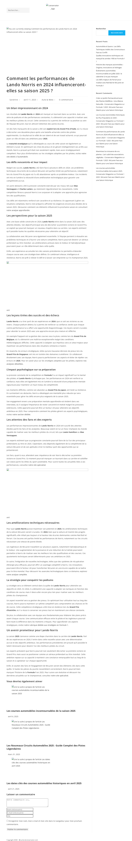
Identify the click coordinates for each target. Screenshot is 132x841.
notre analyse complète (17, 574)
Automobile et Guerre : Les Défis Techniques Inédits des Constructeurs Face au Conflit (110, 49)
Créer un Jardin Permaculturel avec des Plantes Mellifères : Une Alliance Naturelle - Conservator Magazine (109, 101)
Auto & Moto (47, 99)
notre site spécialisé (37, 465)
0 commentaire (66, 99)
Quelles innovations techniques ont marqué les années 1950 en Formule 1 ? (110, 58)
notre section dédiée (21, 414)
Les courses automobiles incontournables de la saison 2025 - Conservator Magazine (109, 171)
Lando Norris (26, 114)
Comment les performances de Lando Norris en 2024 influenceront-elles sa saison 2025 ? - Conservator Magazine (110, 134)
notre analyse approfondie (18, 210)
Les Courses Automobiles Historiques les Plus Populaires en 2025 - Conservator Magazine (110, 118)
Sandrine (14, 99)
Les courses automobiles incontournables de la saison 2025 (41, 710)
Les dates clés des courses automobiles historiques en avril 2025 (44, 783)
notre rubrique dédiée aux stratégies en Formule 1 (46, 625)
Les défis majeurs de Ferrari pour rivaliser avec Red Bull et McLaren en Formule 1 (110, 82)
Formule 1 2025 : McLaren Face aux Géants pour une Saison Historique (110, 124)
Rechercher (101, 28)
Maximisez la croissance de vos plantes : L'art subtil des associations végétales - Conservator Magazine (110, 154)
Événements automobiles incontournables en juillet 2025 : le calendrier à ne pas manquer (109, 73)
